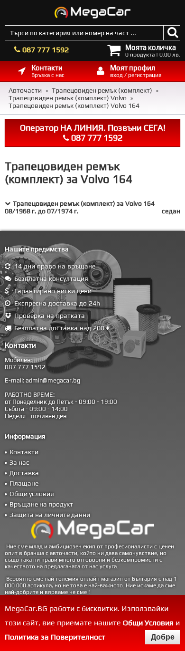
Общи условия (31, 494)
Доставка (24, 473)
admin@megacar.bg (53, 380)
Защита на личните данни (49, 514)
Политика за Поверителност (55, 636)
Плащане (23, 483)
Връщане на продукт (41, 504)
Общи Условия (148, 622)
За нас (19, 462)
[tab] (92, 207)
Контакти (23, 452)
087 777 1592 (45, 49)
